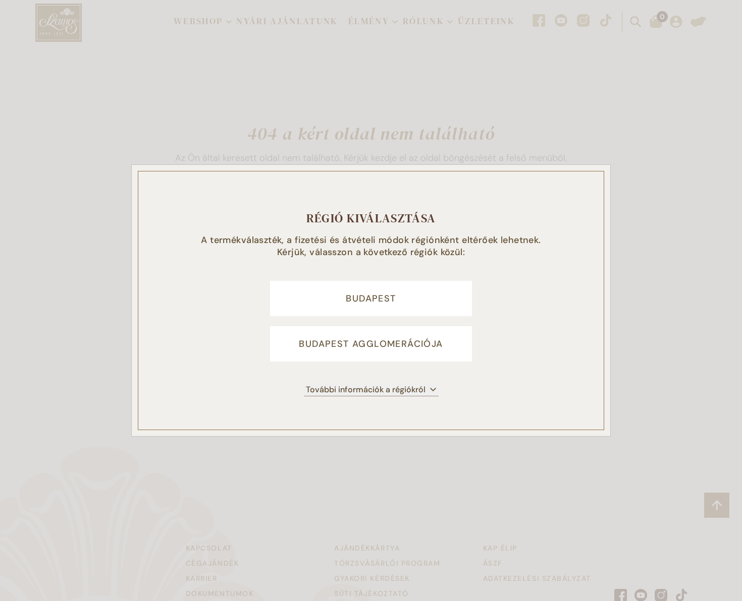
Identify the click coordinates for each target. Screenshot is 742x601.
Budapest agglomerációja (371, 344)
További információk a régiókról (366, 389)
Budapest (371, 298)
